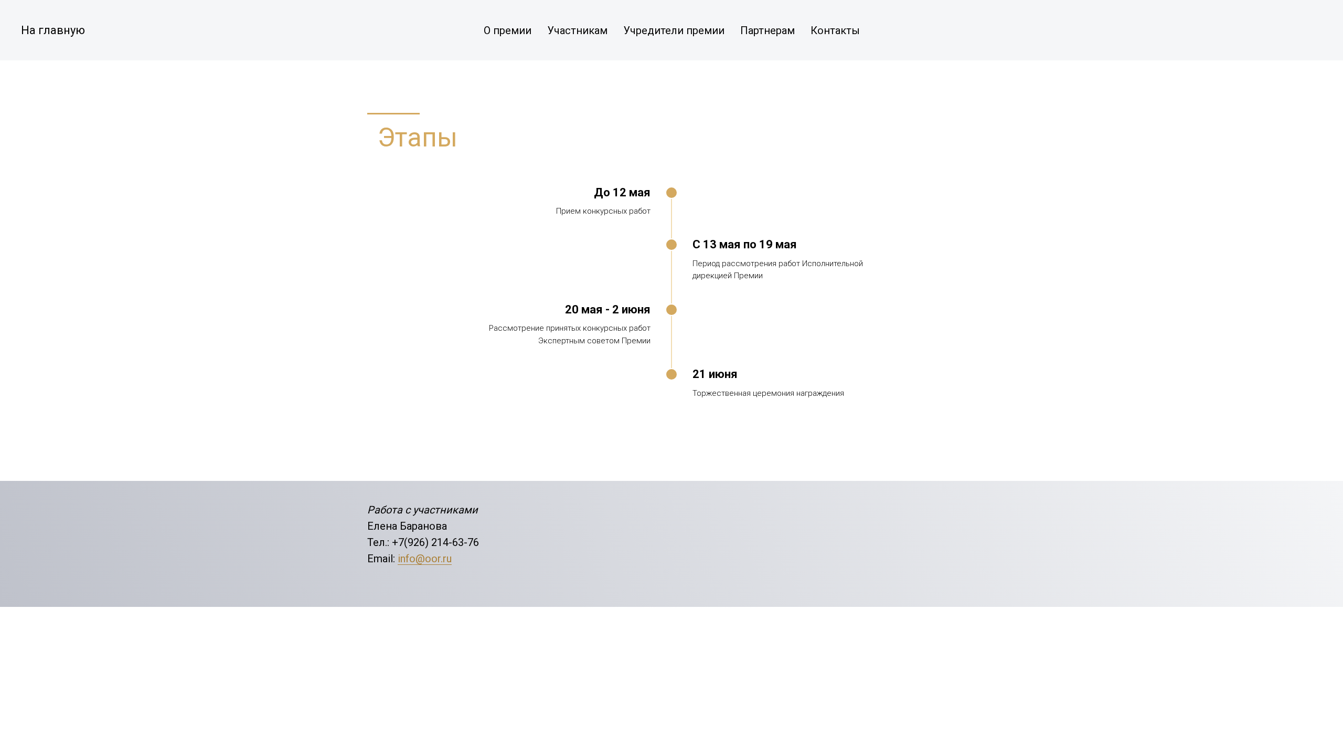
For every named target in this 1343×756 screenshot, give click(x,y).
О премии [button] (507, 30)
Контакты (835, 30)
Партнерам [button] (767, 30)
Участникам (577, 30)
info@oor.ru (425, 558)
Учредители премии (673, 30)
